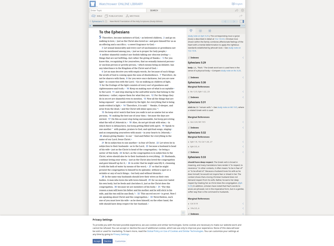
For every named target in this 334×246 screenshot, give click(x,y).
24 (121, 152)
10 (128, 88)
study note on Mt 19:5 (227, 107)
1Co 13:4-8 (220, 39)
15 (103, 112)
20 (101, 136)
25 (163, 156)
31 (159, 186)
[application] (167, 26)
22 (157, 142)
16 (110, 115)
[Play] (90, 26)
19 (163, 125)
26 (129, 163)
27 (150, 166)
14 (124, 105)
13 (145, 98)
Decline (107, 241)
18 (130, 122)
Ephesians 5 (98, 21)
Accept (97, 241)
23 (147, 146)
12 (152, 95)
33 (151, 197)
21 (103, 142)
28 (103, 176)
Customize (120, 241)
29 (149, 180)
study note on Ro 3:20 (231, 70)
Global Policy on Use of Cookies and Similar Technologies (175, 231)
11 (113, 91)
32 (138, 193)
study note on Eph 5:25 (198, 36)
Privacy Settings (121, 234)
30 (115, 186)
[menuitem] (242, 10)
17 (109, 119)
